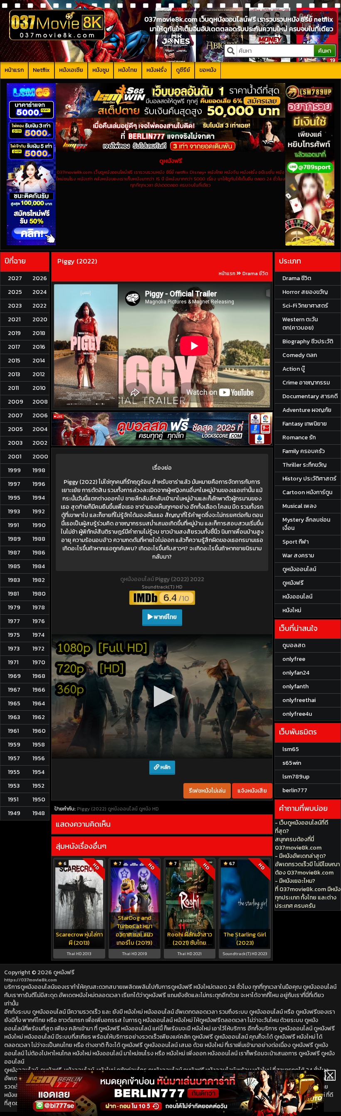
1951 (13, 799)
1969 (14, 676)
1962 (38, 717)
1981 (13, 593)
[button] (162, 696)
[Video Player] (162, 696)
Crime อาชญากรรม (306, 382)
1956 (38, 758)
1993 (14, 511)
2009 (15, 401)
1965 (14, 703)
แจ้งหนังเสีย (252, 790)
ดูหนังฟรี (63, 972)
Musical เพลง (299, 506)
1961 (13, 731)
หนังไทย (127, 70)
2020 (39, 319)
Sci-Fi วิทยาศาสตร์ (305, 305)
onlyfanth (295, 686)
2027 (15, 278)
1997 (14, 484)
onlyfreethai (299, 700)
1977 (14, 621)
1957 (14, 758)
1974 (38, 635)
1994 (38, 497)
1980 (39, 593)
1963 (14, 717)
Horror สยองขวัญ (305, 292)
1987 (14, 552)
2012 (38, 374)
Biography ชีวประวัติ (307, 341)
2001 (14, 456)
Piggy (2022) (77, 261)
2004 (39, 429)
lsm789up (295, 776)
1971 (13, 662)
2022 (39, 305)
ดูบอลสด (293, 645)
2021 (14, 319)
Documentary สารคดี (310, 396)
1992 (38, 511)
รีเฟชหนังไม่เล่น (207, 790)
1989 (14, 539)
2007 (15, 415)
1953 (14, 785)
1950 (38, 799)
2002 (39, 443)
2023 (15, 305)
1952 (38, 785)
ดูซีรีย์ (183, 70)
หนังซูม (100, 70)
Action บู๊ (293, 369)
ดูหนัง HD (149, 809)
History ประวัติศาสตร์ (309, 478)
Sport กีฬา (295, 541)
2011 (13, 388)
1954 (38, 772)
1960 (39, 731)
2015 (14, 360)
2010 (39, 388)
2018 (38, 333)
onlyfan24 (295, 672)
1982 (38, 580)
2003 (15, 443)
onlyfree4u (297, 714)
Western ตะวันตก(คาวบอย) (300, 323)
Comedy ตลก (299, 355)
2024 (39, 292)
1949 (14, 813)
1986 (38, 552)
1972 (38, 648)
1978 (38, 607)
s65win (291, 763)
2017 (14, 346)
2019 (14, 333)
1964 (38, 703)
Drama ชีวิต (255, 273)
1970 (38, 662)
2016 (38, 346)
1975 (14, 635)
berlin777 (294, 790)
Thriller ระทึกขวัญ (304, 465)
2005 (15, 429)
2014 (38, 360)
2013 (14, 374)
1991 (13, 525)
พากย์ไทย (165, 617)
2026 (39, 278)
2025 (15, 292)
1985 (14, 566)
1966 (38, 689)
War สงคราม (298, 555)
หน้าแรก (14, 70)
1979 (14, 607)
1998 (38, 470)
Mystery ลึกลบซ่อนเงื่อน (306, 523)
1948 (38, 813)
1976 (38, 621)
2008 (40, 401)
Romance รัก (299, 437)
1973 (14, 648)
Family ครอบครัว (303, 451)
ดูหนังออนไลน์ (137, 579)
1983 (14, 580)
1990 (39, 525)
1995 (14, 497)
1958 (38, 744)
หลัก (164, 767)
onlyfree (293, 659)
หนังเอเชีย (71, 70)
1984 (38, 566)
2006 (40, 415)
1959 (14, 744)
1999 (14, 470)
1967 (14, 689)
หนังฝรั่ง (156, 70)
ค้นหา (324, 51)
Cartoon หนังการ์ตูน (307, 492)
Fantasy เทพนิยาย (304, 423)
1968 (38, 676)
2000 (40, 456)
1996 (38, 484)
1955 (14, 772)
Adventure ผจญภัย (306, 410)
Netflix (41, 70)
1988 (38, 539)
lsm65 (290, 749)
